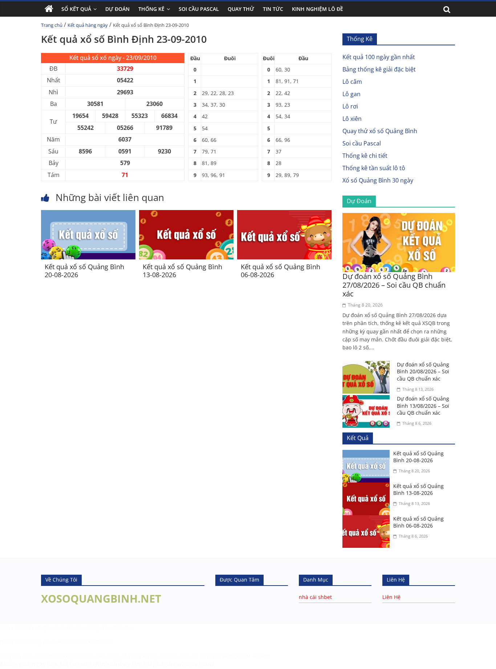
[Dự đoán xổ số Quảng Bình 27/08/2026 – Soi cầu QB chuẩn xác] (398, 217)
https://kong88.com (89, 641)
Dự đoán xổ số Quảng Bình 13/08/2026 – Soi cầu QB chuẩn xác (423, 405)
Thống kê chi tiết (364, 156)
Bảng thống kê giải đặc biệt (379, 69)
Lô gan (351, 94)
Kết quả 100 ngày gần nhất (378, 57)
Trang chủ (51, 25)
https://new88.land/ (226, 656)
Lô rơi (350, 106)
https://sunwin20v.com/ (178, 664)
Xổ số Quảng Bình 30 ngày (377, 180)
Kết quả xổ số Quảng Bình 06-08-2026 (280, 270)
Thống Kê (151, 8)
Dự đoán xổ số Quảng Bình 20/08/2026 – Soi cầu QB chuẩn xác (423, 371)
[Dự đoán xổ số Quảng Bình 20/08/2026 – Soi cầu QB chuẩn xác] (367, 365)
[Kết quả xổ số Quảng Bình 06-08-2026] (284, 214)
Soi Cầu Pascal (199, 8)
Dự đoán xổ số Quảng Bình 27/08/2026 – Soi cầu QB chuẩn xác (394, 285)
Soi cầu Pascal (361, 143)
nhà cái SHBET (40, 656)
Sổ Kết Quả (76, 8)
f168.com (31, 627)
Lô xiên (352, 119)
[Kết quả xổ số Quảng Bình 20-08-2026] (88, 214)
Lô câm (352, 82)
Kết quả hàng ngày (88, 25)
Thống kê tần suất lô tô (373, 168)
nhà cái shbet (315, 597)
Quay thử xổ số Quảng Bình (379, 131)
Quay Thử (241, 8)
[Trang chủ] (49, 9)
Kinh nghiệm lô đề (317, 8)
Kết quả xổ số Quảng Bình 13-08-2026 (182, 270)
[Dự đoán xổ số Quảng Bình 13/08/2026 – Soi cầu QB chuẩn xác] (367, 399)
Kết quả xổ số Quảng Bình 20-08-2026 (84, 270)
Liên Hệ (391, 597)
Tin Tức (273, 8)
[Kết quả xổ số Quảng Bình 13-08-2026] (186, 214)
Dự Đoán (117, 8)
